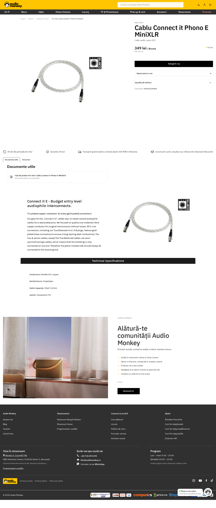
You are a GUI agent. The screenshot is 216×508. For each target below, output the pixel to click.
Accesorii (162, 11)
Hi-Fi (7, 11)
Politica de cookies (56, 481)
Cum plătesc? (117, 419)
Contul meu (8, 433)
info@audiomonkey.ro (91, 460)
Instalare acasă (118, 438)
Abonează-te (128, 391)
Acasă (22, 19)
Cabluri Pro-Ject (43, 19)
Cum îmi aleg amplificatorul (177, 429)
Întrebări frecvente (173, 419)
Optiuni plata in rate (144, 73)
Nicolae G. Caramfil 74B (16, 455)
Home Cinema (63, 11)
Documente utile (11, 160)
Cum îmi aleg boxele (174, 424)
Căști (41, 11)
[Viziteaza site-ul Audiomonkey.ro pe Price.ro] (160, 495)
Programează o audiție (67, 429)
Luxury (85, 11)
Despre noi (8, 419)
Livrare (114, 424)
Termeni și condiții (26, 481)
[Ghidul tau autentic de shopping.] (142, 495)
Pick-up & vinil (137, 11)
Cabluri (30, 19)
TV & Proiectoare (109, 11)
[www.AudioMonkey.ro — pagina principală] (13, 5)
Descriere (26, 160)
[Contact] (198, 4)
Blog (5, 424)
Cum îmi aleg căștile (174, 433)
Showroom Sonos (65, 424)
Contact (6, 429)
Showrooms (184, 11)
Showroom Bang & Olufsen (69, 419)
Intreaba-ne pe (92, 464)
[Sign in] (204, 4)
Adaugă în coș (174, 64)
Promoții (207, 11)
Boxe (24, 11)
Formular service (118, 433)
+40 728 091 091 (89, 456)
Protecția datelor (41, 481)
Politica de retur (118, 429)
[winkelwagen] (210, 4)
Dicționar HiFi (171, 438)
